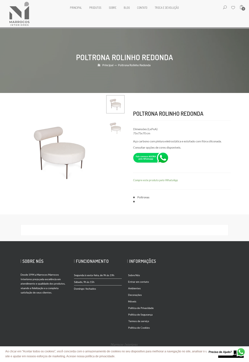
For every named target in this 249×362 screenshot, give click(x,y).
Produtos (95, 7)
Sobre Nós (134, 275)
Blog (127, 7)
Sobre (113, 7)
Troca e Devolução (167, 7)
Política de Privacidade (141, 308)
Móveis (132, 301)
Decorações (135, 294)
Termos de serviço (138, 321)
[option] (115, 104)
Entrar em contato (138, 281)
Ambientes (134, 288)
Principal (76, 7)
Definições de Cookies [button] (131, 356)
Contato (142, 7)
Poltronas (143, 197)
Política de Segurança (140, 314)
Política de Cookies (139, 327)
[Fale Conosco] (151, 157)
